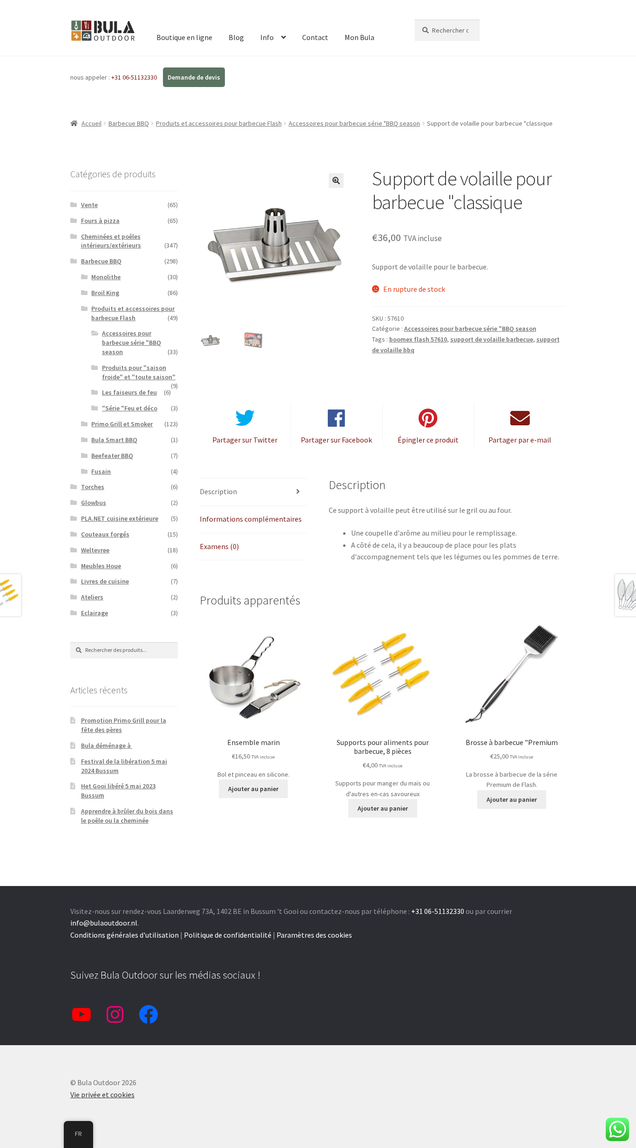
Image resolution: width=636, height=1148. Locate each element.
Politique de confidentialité (227, 935)
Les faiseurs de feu (129, 392)
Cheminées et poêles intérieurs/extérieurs (111, 241)
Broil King (105, 293)
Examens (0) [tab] (219, 546)
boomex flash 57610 (418, 339)
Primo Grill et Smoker (122, 424)
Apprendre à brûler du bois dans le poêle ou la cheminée (127, 816)
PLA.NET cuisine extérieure (119, 518)
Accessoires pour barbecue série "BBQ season (354, 123)
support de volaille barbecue (491, 339)
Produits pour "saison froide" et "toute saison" (139, 372)
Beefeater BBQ (112, 455)
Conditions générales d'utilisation (124, 935)
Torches (92, 487)
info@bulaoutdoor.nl (103, 922)
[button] (336, 180)
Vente (89, 205)
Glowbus (93, 502)
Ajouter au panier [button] (253, 789)
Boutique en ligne (184, 37)
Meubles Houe (101, 566)
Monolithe (106, 277)
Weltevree (95, 550)
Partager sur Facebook (336, 439)
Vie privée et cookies (102, 1094)
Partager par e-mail (519, 439)
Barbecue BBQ (128, 123)
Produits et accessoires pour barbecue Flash (219, 123)
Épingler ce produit (428, 439)
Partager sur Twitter (244, 439)
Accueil (91, 123)
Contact (315, 37)
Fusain (101, 471)
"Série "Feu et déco (129, 408)
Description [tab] (218, 491)
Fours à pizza (100, 220)
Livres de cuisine (105, 581)
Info (267, 37)
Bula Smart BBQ (114, 440)
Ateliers (92, 597)
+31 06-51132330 (134, 77)
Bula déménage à (106, 745)
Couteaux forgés (105, 534)
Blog (236, 37)
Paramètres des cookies (314, 935)
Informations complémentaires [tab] (251, 519)
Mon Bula (359, 37)
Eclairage (94, 613)
